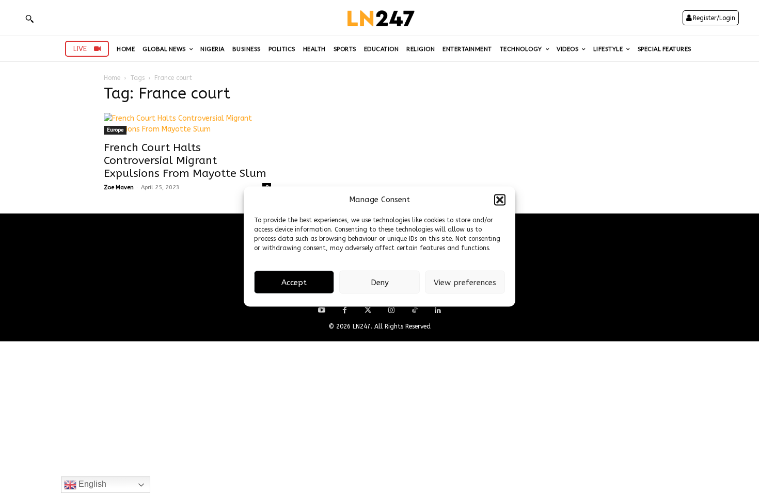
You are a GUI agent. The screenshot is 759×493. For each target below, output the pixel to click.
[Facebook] (345, 311)
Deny (380, 282)
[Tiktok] (414, 311)
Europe (115, 130)
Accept (294, 282)
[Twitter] (368, 311)
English (91, 484)
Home (112, 77)
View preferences (465, 282)
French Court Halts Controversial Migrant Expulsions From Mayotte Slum (185, 160)
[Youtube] (321, 311)
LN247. (363, 326)
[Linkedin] (438, 311)
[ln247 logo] (379, 17)
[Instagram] (391, 311)
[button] (500, 199)
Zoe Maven (119, 187)
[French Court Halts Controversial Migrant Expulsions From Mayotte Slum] (187, 124)
